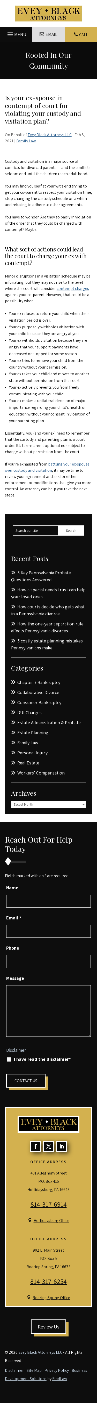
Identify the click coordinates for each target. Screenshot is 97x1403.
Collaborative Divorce (38, 692)
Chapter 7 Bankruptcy (38, 682)
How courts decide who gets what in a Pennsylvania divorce (48, 610)
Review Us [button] (48, 1326)
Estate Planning (32, 733)
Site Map (34, 1370)
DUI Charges (29, 712)
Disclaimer (16, 1050)
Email (13, 918)
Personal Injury (32, 753)
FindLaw (59, 1378)
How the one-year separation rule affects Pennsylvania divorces (47, 627)
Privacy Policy (56, 1370)
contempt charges (73, 288)
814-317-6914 (49, 1204)
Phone (12, 948)
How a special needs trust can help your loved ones (48, 593)
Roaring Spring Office (51, 1297)
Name (12, 888)
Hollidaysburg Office (51, 1220)
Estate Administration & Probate (49, 722)
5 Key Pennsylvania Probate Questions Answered (41, 576)
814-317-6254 (48, 1281)
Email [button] (51, 34)
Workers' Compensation (41, 773)
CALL (83, 34)
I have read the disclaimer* (42, 1059)
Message (15, 978)
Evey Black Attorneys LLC (50, 134)
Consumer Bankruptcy (39, 702)
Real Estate (28, 763)
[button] (16, 33)
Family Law (26, 141)
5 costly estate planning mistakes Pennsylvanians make (47, 644)
